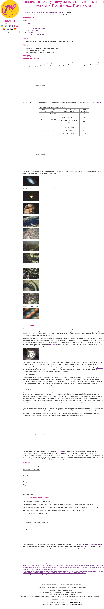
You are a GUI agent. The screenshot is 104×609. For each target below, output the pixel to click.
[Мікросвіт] (31, 318)
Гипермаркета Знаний (65, 587)
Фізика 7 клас (46, 574)
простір (74, 329)
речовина (62, 451)
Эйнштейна (99, 368)
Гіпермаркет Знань (28, 12)
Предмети (26, 574)
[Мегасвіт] (31, 185)
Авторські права (46, 584)
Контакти (72, 584)
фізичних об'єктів (97, 102)
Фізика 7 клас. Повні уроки (57, 12)
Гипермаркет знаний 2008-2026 (67, 599)
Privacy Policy (55, 584)
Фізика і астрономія (41, 12)
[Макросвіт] (31, 278)
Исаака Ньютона (53, 344)
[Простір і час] (31, 359)
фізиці (26, 62)
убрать (26, 20)
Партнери (66, 584)
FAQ (61, 584)
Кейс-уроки (79, 584)
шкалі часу (60, 394)
